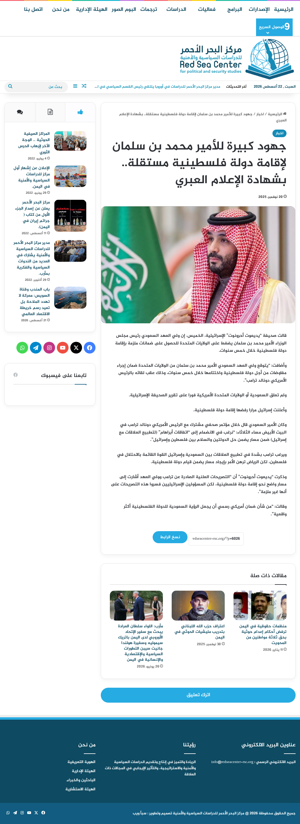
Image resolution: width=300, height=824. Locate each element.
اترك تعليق (198, 695)
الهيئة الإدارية (92, 9)
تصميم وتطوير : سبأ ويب (152, 813)
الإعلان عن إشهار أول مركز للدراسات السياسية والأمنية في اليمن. (31, 177)
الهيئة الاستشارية (80, 789)
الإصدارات (259, 9)
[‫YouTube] (63, 348)
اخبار (260, 114)
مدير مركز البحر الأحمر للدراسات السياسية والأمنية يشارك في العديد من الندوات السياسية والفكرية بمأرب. (31, 258)
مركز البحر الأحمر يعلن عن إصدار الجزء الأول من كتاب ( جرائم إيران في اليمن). (32, 214)
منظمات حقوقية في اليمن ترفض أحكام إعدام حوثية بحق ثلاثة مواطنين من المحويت (263, 634)
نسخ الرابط (170, 537)
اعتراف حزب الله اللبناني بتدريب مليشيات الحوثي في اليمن (199, 632)
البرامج (234, 9)
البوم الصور (124, 9)
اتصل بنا (33, 9)
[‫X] (76, 348)
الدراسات (176, 9)
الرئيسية (284, 9)
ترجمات (148, 9)
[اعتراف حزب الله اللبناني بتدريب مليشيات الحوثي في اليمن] (198, 606)
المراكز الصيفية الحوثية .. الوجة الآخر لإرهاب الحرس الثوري (34, 143)
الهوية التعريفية (81, 762)
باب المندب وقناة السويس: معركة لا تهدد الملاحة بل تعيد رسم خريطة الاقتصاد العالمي (34, 301)
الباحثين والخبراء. (81, 780)
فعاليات (207, 9)
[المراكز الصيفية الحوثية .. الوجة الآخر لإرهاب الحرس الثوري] (70, 141)
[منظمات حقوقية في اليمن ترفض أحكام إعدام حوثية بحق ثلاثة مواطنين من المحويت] (260, 606)
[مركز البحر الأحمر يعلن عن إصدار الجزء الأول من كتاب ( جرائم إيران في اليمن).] (70, 216)
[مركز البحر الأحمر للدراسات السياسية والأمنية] (237, 59)
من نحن (60, 9)
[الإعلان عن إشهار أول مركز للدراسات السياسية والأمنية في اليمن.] (70, 176)
